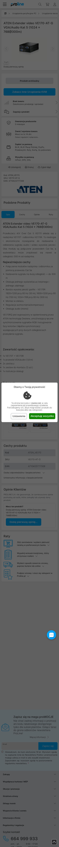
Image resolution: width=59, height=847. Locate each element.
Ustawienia (18, 416)
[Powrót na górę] (54, 842)
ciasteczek (36, 403)
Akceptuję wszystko (42, 416)
